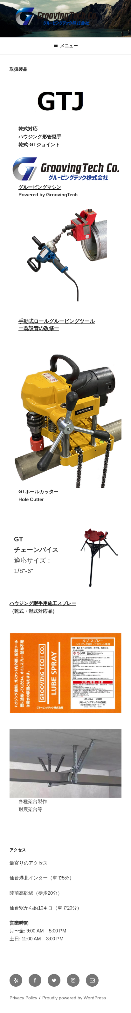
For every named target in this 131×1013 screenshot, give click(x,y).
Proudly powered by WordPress (74, 997)
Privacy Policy (23, 997)
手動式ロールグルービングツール (56, 321)
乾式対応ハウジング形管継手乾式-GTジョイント (39, 136)
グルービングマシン (39, 187)
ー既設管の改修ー (38, 328)
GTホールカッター (38, 491)
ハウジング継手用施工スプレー (43, 603)
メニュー (69, 45)
